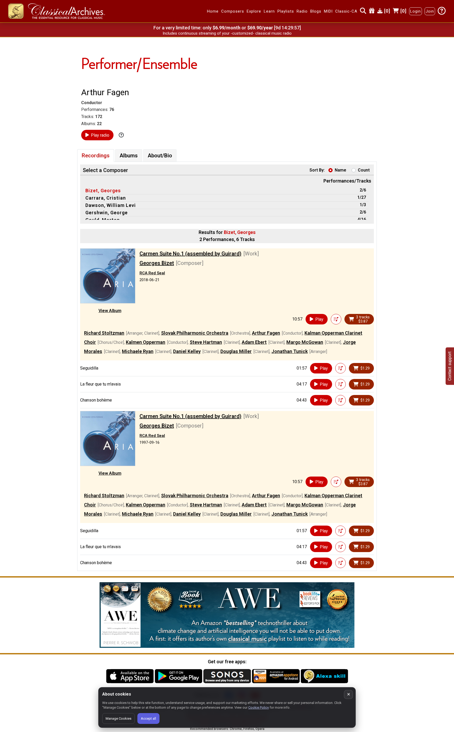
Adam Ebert (254, 342)
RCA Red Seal (152, 273)
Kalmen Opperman (145, 342)
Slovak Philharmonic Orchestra (194, 333)
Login (415, 11)
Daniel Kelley (187, 351)
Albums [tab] (129, 155)
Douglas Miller (236, 351)
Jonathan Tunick (289, 351)
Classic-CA (346, 11)
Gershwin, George (106, 212)
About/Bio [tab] (160, 155)
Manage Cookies (118, 718)
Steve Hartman (206, 342)
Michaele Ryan (137, 351)
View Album (110, 310)
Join (430, 11)
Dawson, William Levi (110, 205)
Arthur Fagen (266, 333)
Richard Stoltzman (104, 333)
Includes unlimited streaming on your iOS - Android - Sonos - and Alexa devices (227, 33)
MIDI (328, 11)
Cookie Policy (258, 707)
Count (364, 170)
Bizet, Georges (103, 190)
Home (213, 11)
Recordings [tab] (96, 155)
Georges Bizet (157, 263)
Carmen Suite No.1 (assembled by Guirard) (190, 253)
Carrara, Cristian (105, 198)
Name (340, 170)
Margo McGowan (304, 342)
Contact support (449, 366)
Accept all (148, 718)
